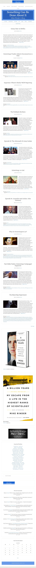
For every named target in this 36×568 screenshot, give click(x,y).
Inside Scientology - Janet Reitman (18, 457)
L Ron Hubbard (8, 45)
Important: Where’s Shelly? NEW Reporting (18, 83)
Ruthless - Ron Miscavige (18, 447)
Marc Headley (24, 76)
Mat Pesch (8, 164)
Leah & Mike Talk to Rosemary (14, 532)
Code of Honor (19, 255)
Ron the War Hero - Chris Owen (18, 469)
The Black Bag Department (18, 295)
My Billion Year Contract (18, 461)
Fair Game (7, 254)
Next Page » (32, 326)
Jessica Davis (20, 134)
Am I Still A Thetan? (12, 505)
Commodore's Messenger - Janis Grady (18, 463)
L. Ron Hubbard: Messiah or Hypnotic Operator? (20, 523)
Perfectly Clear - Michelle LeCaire (18, 468)
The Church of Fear (15, 225)
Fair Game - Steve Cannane (18, 456)
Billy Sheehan (16, 163)
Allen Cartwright (13, 255)
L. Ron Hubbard (18, 192)
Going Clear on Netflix (18, 29)
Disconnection (8, 75)
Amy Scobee (13, 163)
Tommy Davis (31, 76)
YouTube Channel (12, 75)
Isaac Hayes (30, 163)
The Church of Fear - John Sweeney (18, 455)
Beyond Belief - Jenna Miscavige (18, 460)
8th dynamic (9, 192)
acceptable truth (9, 255)
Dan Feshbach (16, 134)
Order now (5, 369)
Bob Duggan (8, 134)
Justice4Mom (5, 224)
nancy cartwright (22, 192)
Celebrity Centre (23, 163)
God (11, 192)
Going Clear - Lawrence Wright (18, 448)
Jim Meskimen (14, 192)
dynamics (24, 255)
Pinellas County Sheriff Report (22, 224)
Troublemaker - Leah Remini (18, 446)
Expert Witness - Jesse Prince (18, 467)
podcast (27, 224)
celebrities (20, 163)
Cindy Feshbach (12, 134)
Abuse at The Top (9, 163)
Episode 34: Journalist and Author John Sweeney (18, 199)
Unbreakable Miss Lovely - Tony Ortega (18, 454)
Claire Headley (15, 76)
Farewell (8, 492)
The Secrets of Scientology (21, 225)
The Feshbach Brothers (18, 112)
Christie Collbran (10, 76)
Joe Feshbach (28, 134)
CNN (17, 76)
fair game (27, 255)
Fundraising (7, 133)
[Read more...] (21, 42)
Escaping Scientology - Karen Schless (18, 462)
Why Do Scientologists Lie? (18, 232)
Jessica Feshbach (24, 134)
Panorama (16, 224)
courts (22, 255)
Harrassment (8, 316)
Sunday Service (27, 192)
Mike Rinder (27, 76)
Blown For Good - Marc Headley (18, 452)
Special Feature (8, 191)
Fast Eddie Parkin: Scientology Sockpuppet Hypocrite (18, 265)
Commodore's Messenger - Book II (18, 464)
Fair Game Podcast (8, 162)
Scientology (12, 45)
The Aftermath (14, 164)
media (11, 224)
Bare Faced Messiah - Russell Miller (18, 449)
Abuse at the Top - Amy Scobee (18, 453)
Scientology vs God (18, 170)
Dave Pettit (27, 163)
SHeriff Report (7, 225)
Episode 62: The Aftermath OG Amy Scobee (18, 141)
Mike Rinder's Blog (18, 15)
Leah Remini (4, 164)
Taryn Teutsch (11, 225)
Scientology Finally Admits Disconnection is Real (18, 55)
